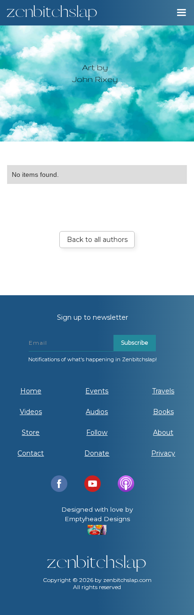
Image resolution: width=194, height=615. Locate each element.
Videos (31, 411)
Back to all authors (97, 239)
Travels (163, 391)
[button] (181, 12)
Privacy (163, 453)
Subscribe (134, 342)
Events (96, 391)
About (163, 432)
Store (31, 432)
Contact (30, 453)
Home (30, 391)
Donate (96, 453)
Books (163, 411)
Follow (96, 432)
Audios (97, 411)
